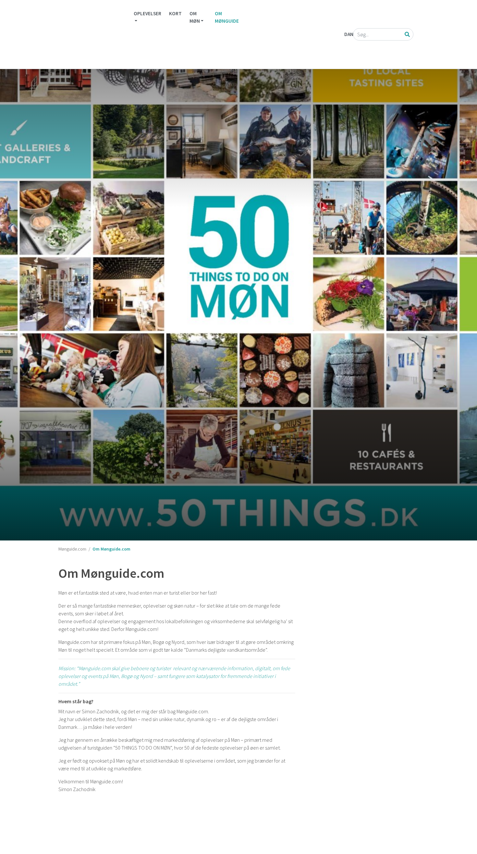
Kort (175, 13)
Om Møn (195, 17)
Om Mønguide (227, 17)
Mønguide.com (72, 549)
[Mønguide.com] (92, 34)
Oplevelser (147, 13)
